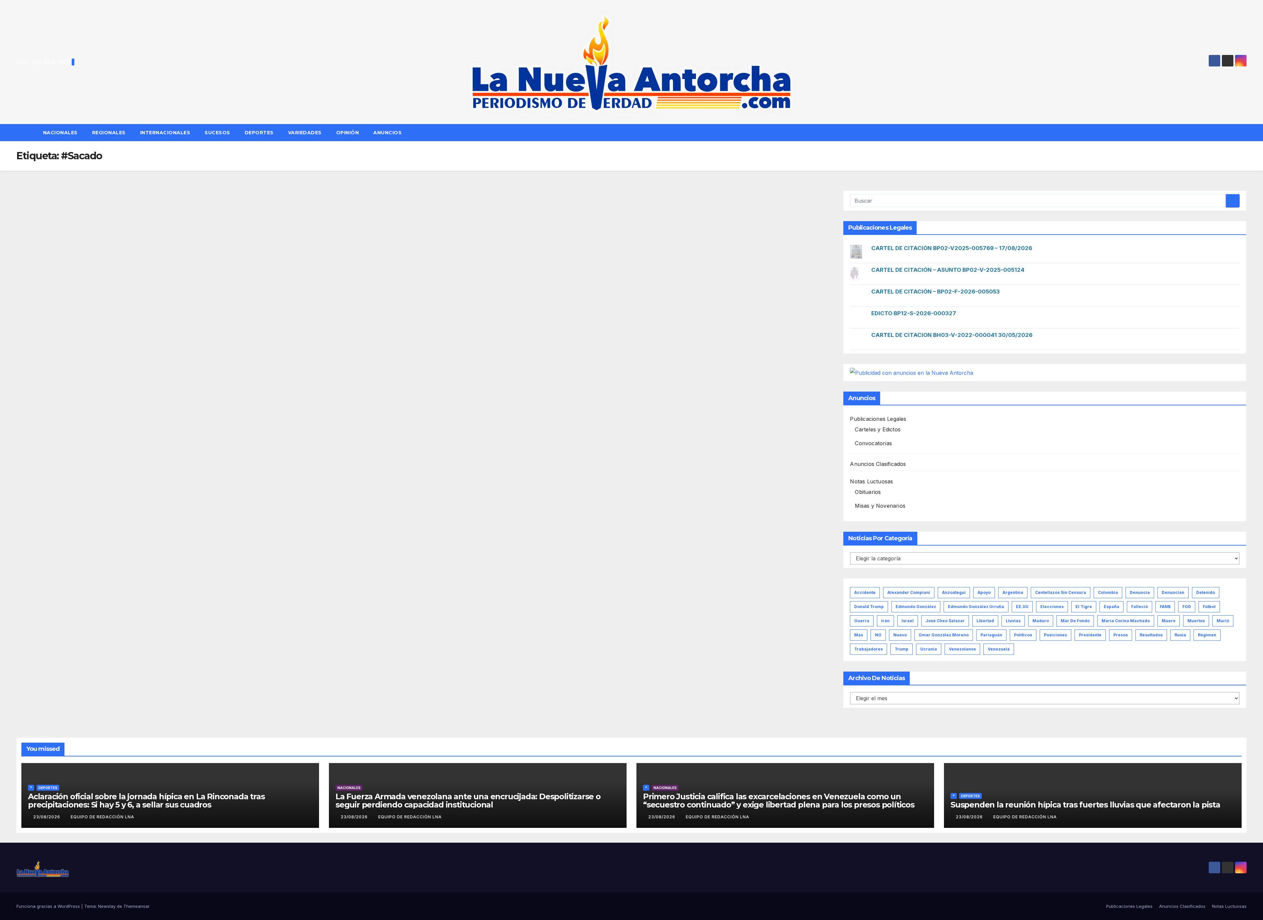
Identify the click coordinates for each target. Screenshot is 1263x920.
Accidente (865, 592)
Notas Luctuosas (871, 481)
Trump (901, 649)
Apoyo (984, 592)
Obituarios (868, 492)
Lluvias (1013, 620)
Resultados (1151, 634)
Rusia (1180, 634)
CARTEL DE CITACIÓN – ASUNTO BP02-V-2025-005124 (948, 270)
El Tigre (1084, 606)
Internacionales (165, 133)
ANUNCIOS (388, 133)
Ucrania (928, 649)
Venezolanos (962, 649)
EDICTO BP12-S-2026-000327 (913, 313)
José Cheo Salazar (945, 620)
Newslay (106, 906)
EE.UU (1022, 606)
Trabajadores (868, 649)
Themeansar (136, 906)
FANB (1165, 606)
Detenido (1205, 592)
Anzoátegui (954, 592)
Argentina (1013, 592)
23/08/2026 (47, 816)
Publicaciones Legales (878, 419)
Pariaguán (991, 634)
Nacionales (60, 133)
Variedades (305, 133)
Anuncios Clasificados (878, 464)
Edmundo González (916, 606)
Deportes (259, 133)
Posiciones (1055, 634)
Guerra (861, 620)
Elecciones (1052, 606)
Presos (1120, 634)
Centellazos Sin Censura (1060, 592)
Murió (1223, 620)
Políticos (1023, 634)
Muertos (1196, 620)
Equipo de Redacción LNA (102, 816)
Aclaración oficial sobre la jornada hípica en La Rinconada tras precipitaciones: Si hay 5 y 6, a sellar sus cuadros (146, 800)
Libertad (985, 620)
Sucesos (217, 133)
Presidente (1090, 634)
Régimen (1207, 634)
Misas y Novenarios (880, 505)
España (1111, 606)
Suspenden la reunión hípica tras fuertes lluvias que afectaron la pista (1085, 804)
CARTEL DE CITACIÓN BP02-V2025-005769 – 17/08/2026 (951, 248)
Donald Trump (869, 606)
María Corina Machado (1126, 620)
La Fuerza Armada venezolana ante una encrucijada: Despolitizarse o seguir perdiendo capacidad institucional (468, 800)
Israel (908, 620)
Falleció (1139, 606)
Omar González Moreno (944, 634)
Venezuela (999, 649)
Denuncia (1140, 592)
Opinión (347, 133)
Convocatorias (873, 443)
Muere (1169, 620)
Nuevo (900, 634)
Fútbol (1209, 606)
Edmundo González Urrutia (976, 606)
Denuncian (1173, 592)
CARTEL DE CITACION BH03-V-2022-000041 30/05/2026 (951, 335)
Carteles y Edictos (878, 429)
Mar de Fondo (1075, 620)
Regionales (109, 133)
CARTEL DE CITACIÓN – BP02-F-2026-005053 (935, 291)
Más (858, 634)
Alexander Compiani (908, 592)
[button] (1245, 132)
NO (878, 634)
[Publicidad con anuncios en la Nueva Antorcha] (911, 372)
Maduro (1040, 620)
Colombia (1108, 592)
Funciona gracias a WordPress (48, 906)
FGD (1186, 606)
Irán (885, 620)
